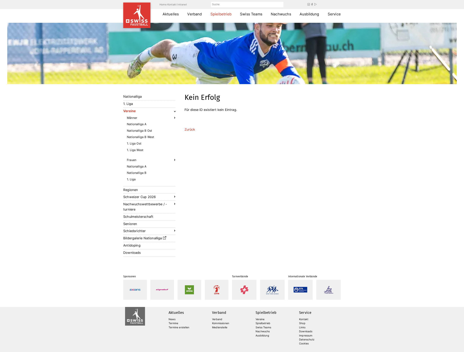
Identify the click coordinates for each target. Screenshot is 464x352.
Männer (132, 118)
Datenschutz (306, 339)
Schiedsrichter (134, 231)
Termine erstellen (179, 327)
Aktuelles (171, 14)
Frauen (131, 160)
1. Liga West (135, 150)
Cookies (304, 343)
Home (163, 4)
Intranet (182, 4)
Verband (194, 14)
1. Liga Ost (134, 143)
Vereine (129, 111)
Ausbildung (309, 14)
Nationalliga (132, 96)
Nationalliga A (137, 124)
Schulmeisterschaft (138, 217)
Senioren (130, 224)
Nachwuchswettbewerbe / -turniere (145, 206)
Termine (173, 323)
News (172, 319)
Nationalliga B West (140, 137)
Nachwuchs (281, 14)
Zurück (190, 129)
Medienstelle (219, 327)
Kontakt (172, 4)
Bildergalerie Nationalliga (143, 238)
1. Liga (128, 104)
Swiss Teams (251, 14)
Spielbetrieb (220, 14)
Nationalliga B (136, 173)
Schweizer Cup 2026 (139, 197)
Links (302, 327)
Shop (302, 323)
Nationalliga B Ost (139, 130)
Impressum (305, 335)
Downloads (132, 253)
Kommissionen (220, 323)
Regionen (130, 190)
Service (334, 14)
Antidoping (131, 245)
